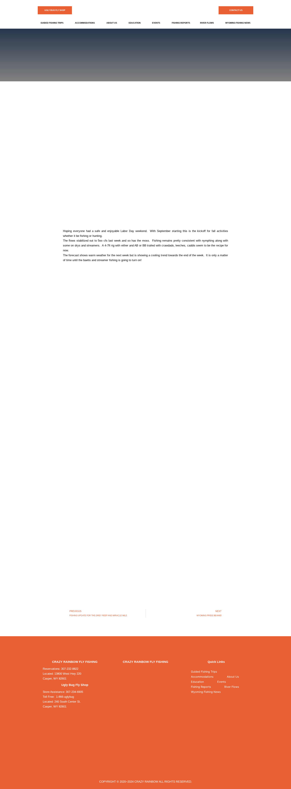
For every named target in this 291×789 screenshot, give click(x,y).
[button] (53, 23)
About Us (111, 23)
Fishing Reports (181, 23)
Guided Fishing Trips (52, 23)
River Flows (207, 23)
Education (135, 23)
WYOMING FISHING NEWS (237, 23)
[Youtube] (149, 669)
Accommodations (85, 23)
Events (156, 23)
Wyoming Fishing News (206, 691)
